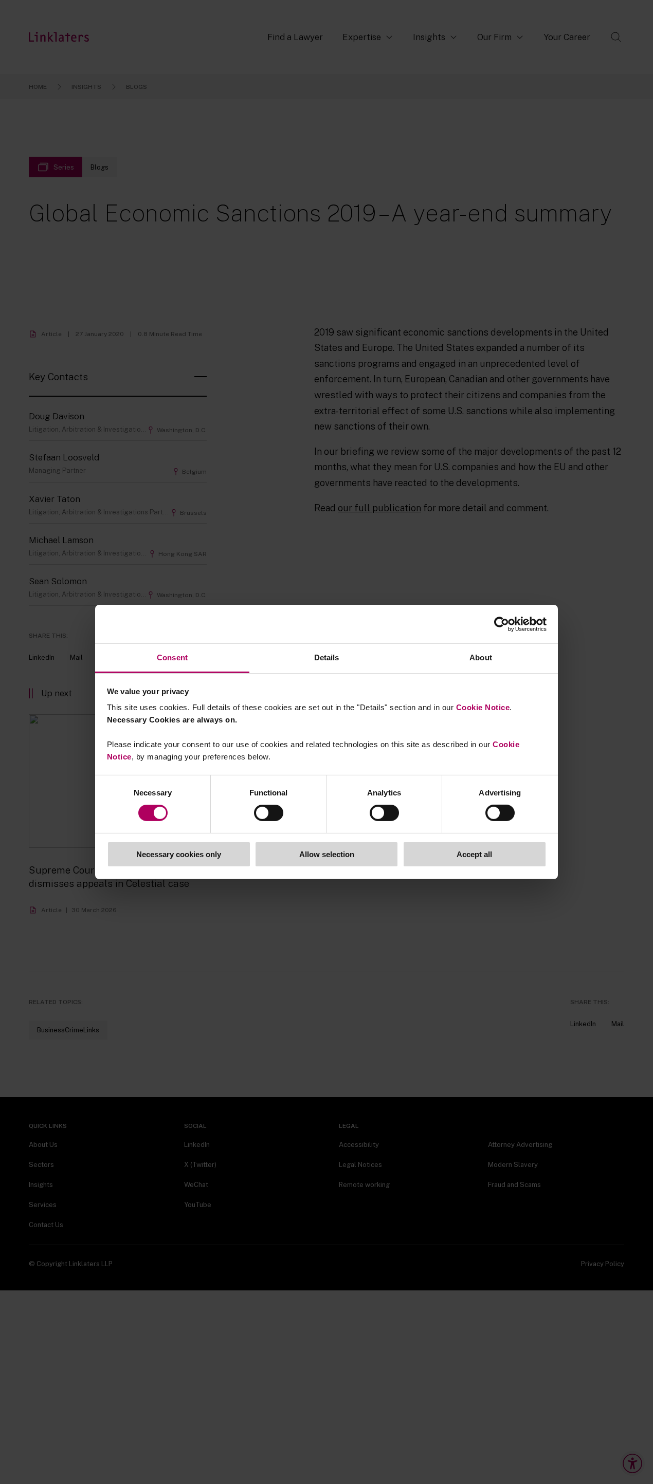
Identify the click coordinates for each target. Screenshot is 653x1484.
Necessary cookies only (178, 854)
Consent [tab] (172, 657)
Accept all (474, 854)
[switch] (268, 813)
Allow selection (326, 854)
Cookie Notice (483, 707)
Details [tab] (326, 657)
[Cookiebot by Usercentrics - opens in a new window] (502, 624)
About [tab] (480, 657)
